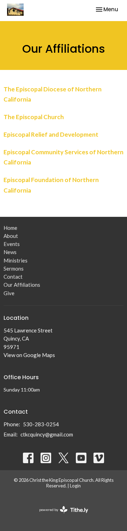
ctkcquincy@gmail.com (46, 434)
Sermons (14, 268)
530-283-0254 (41, 424)
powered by (60, 515)
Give (9, 293)
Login (75, 485)
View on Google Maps (29, 355)
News (10, 252)
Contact (13, 276)
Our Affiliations (22, 284)
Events (12, 244)
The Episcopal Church (34, 117)
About (11, 236)
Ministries (16, 260)
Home (10, 228)
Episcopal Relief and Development (51, 134)
